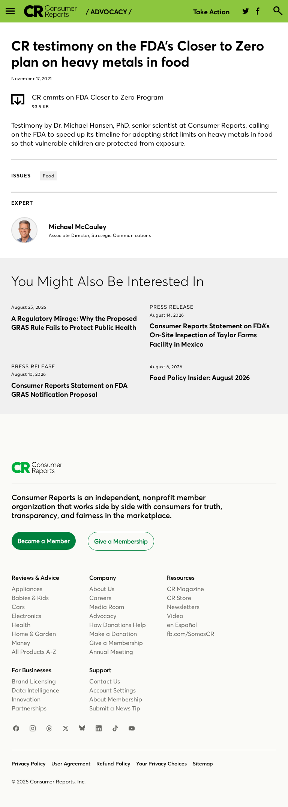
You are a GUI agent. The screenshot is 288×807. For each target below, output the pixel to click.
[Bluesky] (82, 728)
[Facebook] (16, 728)
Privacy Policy (28, 763)
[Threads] (49, 728)
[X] (65, 728)
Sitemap (203, 763)
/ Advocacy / (109, 12)
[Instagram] (32, 728)
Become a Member (44, 541)
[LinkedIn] (98, 728)
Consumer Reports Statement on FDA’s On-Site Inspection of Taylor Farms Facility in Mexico (210, 335)
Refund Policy (113, 763)
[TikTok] (115, 728)
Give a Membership (121, 541)
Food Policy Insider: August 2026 (200, 377)
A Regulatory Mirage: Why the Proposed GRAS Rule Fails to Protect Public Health (74, 323)
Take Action (211, 11)
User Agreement (70, 763)
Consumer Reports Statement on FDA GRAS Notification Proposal (69, 390)
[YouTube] (131, 728)
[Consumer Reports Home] (41, 468)
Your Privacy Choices (161, 763)
